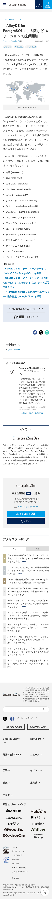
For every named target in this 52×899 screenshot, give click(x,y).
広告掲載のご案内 (38, 726)
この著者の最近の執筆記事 (31, 413)
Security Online (11, 738)
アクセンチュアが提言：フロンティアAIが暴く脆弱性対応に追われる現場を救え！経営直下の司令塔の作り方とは (28, 615)
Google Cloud (31, 47)
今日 (14, 548)
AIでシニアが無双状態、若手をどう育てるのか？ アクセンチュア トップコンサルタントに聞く (28, 663)
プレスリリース (15, 349)
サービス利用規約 (19, 867)
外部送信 (15, 878)
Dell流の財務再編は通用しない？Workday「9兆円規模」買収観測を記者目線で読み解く (28, 581)
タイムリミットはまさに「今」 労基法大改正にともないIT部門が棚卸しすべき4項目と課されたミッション (28, 651)
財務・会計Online (12, 754)
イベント (35, 770)
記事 (5, 770)
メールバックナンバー (28, 506)
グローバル (7, 47)
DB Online (35, 738)
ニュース (35, 754)
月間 (37, 548)
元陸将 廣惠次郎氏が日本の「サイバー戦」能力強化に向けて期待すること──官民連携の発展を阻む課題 (28, 558)
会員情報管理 (17, 855)
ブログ (6, 794)
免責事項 (15, 859)
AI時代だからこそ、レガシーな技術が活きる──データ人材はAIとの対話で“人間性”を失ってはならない (28, 603)
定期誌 (33, 782)
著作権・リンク (18, 851)
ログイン (27, 521)
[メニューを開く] (4, 4)
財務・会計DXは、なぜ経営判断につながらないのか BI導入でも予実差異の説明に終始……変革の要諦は (28, 639)
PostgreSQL (19, 47)
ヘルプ (14, 847)
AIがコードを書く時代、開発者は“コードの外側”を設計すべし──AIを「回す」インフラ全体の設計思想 (28, 627)
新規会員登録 (27, 514)
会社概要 (15, 863)
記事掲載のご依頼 (14, 726)
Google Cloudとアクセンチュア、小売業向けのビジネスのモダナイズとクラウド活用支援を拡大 (26, 282)
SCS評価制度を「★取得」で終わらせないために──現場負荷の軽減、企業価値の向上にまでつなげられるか (28, 591)
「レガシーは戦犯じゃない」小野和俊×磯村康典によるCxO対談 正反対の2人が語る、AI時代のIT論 (28, 570)
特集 (5, 782)
